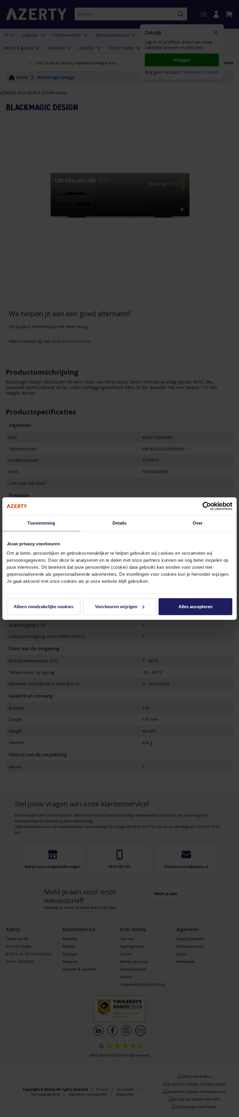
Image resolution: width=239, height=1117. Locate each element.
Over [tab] (198, 523)
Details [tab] (120, 523)
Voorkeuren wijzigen (116, 606)
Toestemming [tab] (41, 523)
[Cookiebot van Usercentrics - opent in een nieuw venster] (206, 506)
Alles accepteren (195, 606)
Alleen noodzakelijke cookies (43, 606)
